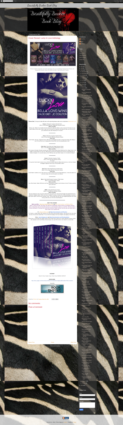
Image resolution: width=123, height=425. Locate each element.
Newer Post (31, 342)
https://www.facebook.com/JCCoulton (58, 212)
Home (52, 342)
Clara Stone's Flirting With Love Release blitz (86, 314)
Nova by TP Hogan (86, 311)
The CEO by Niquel (86, 149)
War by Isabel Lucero (86, 178)
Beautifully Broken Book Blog (42, 5)
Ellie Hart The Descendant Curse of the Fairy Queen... (86, 228)
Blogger (74, 422)
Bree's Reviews (82, 57)
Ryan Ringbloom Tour (86, 329)
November (84, 73)
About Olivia (81, 53)
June (83, 82)
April (83, 86)
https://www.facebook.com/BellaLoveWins (64, 204)
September (84, 77)
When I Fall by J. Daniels (87, 208)
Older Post (73, 342)
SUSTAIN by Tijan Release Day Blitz (86, 366)
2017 (82, 66)
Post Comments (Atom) (55, 345)
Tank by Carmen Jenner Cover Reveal (87, 350)
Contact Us (81, 59)
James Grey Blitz (85, 316)
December (84, 71)
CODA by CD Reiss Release (86, 188)
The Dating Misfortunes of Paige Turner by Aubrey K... (86, 140)
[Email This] (52, 299)
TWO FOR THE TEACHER (85, 374)
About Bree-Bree (82, 55)
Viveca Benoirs (85, 289)
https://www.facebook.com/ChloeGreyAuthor (59, 217)
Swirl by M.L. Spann (86, 198)
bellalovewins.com (72, 121)
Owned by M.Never (86, 117)
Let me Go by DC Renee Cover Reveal (87, 176)
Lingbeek (65, 422)
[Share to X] (55, 299)
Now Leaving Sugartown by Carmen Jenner (87, 273)
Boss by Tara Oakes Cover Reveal (86, 165)
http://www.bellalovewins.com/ (46, 204)
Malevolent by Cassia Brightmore (86, 319)
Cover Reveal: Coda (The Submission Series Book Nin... (87, 266)
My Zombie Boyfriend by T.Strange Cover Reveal (87, 243)
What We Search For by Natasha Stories (87, 363)
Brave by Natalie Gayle (86, 101)
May (83, 84)
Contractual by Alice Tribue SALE (86, 250)
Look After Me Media (86, 218)
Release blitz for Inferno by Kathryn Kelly (87, 292)
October (84, 75)
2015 (82, 70)
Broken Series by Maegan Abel (85, 157)
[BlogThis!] (53, 299)
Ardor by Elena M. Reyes (87, 321)
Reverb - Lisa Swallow (86, 100)
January (84, 383)
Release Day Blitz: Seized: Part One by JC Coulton (86, 237)
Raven (83, 162)
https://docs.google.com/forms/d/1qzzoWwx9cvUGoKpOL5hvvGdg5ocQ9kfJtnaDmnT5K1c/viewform (52, 280)
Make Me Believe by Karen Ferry (86, 122)
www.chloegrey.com (43, 217)
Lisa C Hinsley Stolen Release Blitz (86, 295)
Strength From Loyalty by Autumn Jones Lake (87, 206)
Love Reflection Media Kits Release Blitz (86, 171)
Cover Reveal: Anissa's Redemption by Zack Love (86, 377)
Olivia (82, 41)
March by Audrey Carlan (87, 210)
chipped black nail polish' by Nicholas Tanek (87, 112)
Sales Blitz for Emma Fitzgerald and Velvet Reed (86, 232)
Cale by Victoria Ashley (86, 355)
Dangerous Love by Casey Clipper (86, 298)
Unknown (83, 43)
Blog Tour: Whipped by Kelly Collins (86, 341)
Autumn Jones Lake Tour (87, 151)
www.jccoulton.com (44, 212)
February (84, 381)
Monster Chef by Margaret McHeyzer (86, 185)
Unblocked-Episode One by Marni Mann (87, 276)
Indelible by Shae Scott (86, 196)
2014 (82, 385)
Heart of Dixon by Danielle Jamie (85, 282)
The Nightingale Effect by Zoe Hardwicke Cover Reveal (87, 253)
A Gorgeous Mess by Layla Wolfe (86, 368)
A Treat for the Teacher (86, 127)
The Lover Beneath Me (86, 179)
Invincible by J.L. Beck (86, 303)
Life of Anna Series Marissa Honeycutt (86, 260)
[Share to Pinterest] (57, 299)
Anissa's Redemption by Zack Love (87, 160)
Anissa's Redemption (86, 109)
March (83, 87)
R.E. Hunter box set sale (87, 95)
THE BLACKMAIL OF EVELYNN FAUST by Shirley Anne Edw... (87, 154)
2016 (82, 68)
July (83, 80)
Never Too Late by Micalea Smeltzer (86, 270)
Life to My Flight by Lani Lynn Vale (87, 327)
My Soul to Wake (85, 173)
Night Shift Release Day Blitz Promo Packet (87, 216)
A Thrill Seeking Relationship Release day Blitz (86, 335)
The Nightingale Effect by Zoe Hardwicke (87, 134)
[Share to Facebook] (56, 299)
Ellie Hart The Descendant (85, 257)
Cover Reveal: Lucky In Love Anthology (86, 98)
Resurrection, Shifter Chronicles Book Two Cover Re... (86, 130)
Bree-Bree (83, 38)
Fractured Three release (87, 360)
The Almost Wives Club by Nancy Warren (86, 220)
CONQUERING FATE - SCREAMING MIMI (86, 194)
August (83, 78)
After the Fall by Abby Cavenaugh (86, 144)
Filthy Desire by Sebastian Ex (85, 338)
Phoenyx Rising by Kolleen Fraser (85, 125)
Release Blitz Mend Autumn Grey (86, 213)
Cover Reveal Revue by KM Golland (86, 191)
